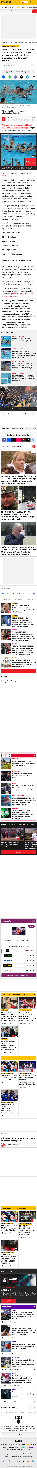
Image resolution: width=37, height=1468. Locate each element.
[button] (33, 64)
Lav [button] (19, 1412)
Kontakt (11, 1454)
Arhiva (6, 1456)
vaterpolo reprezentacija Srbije (24, 428)
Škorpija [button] (33, 1412)
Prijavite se (10, 1301)
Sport (10, 42)
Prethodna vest (11, 414)
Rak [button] (16, 1412)
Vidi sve (18, 852)
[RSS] (28, 593)
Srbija (4, 176)
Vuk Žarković (10, 64)
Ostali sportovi (18, 42)
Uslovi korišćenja (27, 1456)
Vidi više (18, 1434)
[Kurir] (5, 2)
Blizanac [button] (10, 1412)
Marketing (5, 1454)
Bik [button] (6, 1412)
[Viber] (4, 440)
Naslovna (4, 42)
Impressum (18, 1454)
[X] (13, 440)
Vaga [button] (28, 1412)
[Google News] (33, 440)
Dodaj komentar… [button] (13, 1145)
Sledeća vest (27, 414)
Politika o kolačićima (29, 1454)
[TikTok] (28, 440)
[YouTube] (23, 440)
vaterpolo (6, 428)
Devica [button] (23, 1412)
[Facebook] (9, 440)
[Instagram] (18, 440)
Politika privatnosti (15, 1456)
